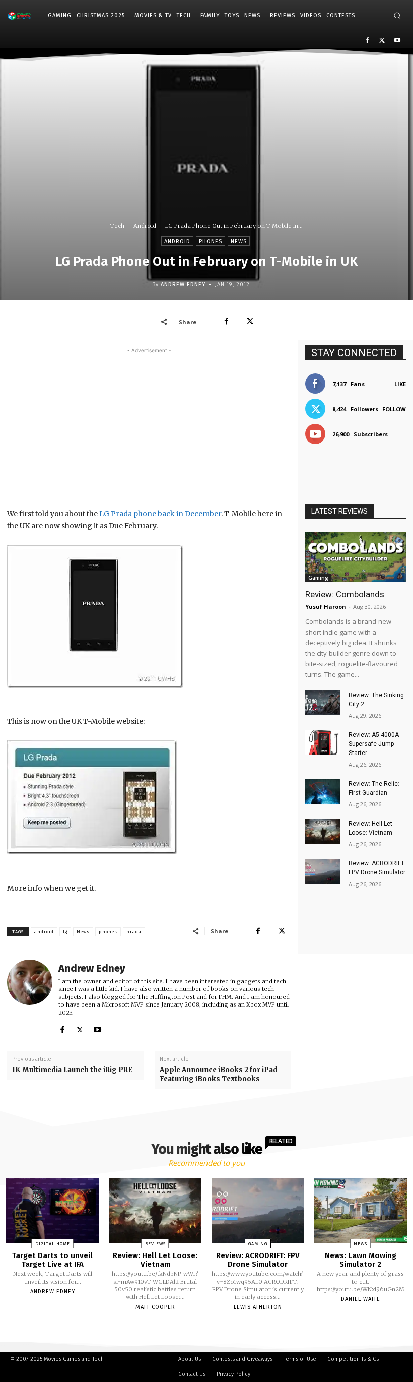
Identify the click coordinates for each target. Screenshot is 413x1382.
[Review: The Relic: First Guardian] (322, 791)
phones (108, 931)
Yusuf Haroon (325, 606)
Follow (394, 409)
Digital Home (52, 1243)
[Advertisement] (149, 426)
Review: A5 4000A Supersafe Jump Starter (374, 744)
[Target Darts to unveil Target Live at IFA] (52, 1210)
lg (65, 931)
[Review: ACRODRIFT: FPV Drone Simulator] (322, 871)
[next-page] (215, 1331)
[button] (397, 15)
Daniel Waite (360, 1299)
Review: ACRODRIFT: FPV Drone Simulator (258, 1260)
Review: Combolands (344, 594)
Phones (210, 241)
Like (400, 384)
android (44, 931)
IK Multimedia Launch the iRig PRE (72, 1069)
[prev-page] (194, 1331)
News (239, 241)
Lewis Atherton (258, 1307)
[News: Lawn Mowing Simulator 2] (360, 1210)
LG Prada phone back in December (160, 513)
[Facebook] (367, 41)
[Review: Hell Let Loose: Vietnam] (322, 831)
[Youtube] (397, 41)
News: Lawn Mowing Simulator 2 (360, 1260)
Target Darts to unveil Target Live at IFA (52, 1260)
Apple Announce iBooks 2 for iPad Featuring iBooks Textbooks (219, 1074)
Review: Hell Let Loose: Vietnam (155, 1260)
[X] (382, 41)
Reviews (155, 1243)
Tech (117, 225)
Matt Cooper (155, 1307)
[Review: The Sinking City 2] (322, 702)
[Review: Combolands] (355, 557)
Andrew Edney (183, 284)
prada (134, 931)
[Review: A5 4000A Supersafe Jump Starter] (322, 742)
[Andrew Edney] (29, 998)
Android (144, 225)
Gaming (318, 577)
